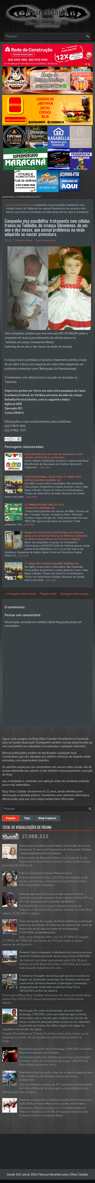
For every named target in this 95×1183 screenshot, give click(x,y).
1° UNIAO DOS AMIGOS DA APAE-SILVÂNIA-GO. (52, 563)
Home (9, 204)
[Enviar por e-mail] (6, 439)
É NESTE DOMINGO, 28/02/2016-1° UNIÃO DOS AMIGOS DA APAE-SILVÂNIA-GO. (53, 478)
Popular (11, 818)
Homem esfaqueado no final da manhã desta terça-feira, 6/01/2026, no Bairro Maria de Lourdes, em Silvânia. (56, 1102)
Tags (27, 818)
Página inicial (48, 594)
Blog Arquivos (47, 818)
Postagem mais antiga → (75, 594)
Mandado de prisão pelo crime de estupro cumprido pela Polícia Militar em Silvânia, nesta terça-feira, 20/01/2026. (56, 1076)
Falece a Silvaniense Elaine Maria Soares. (45, 873)
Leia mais (45, 467)
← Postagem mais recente (20, 594)
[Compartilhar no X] (15, 439)
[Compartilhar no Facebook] (19, 439)
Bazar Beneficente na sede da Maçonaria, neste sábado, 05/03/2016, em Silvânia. (54, 455)
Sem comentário (46, 240)
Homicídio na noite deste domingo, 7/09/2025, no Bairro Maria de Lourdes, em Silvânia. (55, 1051)
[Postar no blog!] (11, 439)
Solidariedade (23, 204)
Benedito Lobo (59, 1174)
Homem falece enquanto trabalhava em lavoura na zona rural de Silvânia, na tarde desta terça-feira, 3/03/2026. (55, 954)
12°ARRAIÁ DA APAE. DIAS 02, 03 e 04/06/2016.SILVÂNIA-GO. (44, 506)
